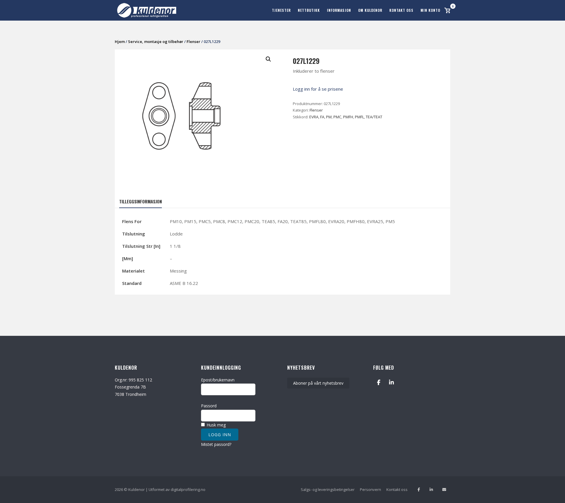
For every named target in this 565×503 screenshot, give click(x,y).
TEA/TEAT (374, 116)
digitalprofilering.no (188, 489)
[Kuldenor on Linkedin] (391, 382)
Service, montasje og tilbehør (155, 41)
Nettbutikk (309, 10)
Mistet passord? (216, 444)
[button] (268, 59)
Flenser (193, 41)
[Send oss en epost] (444, 489)
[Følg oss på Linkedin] (431, 489)
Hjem (120, 41)
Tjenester (281, 10)
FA (322, 116)
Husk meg (215, 425)
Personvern (370, 489)
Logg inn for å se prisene (318, 89)
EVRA (313, 116)
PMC (337, 116)
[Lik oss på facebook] (418, 489)
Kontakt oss (401, 10)
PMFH (348, 116)
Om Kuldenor (370, 10)
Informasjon (339, 10)
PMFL (359, 116)
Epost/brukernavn (218, 380)
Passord (209, 406)
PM (329, 116)
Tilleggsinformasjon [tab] (140, 201)
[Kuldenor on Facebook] (378, 382)
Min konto (430, 10)
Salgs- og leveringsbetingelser (328, 489)
